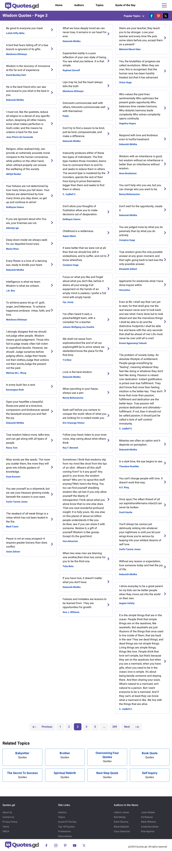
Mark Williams (148, 822)
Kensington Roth (15, 390)
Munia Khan (12, 249)
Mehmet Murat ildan (130, 49)
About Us (7, 812)
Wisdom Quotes (17, 15)
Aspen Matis (69, 236)
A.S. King (124, 487)
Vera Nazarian (70, 541)
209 (114, 727)
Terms (6, 826)
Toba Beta (68, 566)
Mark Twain (12, 526)
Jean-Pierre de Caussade (19, 137)
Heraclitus (124, 290)
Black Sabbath (121, 826)
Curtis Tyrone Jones (17, 502)
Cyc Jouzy (68, 302)
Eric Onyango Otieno (73, 423)
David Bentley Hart (16, 75)
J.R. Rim (10, 291)
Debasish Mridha (15, 100)
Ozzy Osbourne (122, 831)
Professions (64, 831)
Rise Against (147, 831)
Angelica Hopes (127, 123)
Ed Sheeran (147, 817)
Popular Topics (132, 16)
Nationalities (65, 836)
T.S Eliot (67, 360)
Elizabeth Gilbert (128, 269)
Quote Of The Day (67, 822)
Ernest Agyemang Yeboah (133, 343)
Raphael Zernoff (71, 70)
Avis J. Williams (71, 612)
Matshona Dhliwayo (16, 54)
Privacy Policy (10, 822)
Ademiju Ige (12, 228)
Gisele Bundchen (150, 826)
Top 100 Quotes (66, 826)
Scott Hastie (125, 512)
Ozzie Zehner (13, 551)
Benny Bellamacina (73, 398)
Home (58, 5)
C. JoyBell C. (69, 194)
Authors (79, 5)
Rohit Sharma (121, 822)
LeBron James (121, 812)
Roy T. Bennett (70, 448)
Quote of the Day (125, 5)
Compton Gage (71, 265)
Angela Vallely (127, 603)
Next (127, 727)
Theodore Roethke (129, 466)
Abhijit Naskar (13, 174)
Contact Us (8, 817)
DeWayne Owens (15, 207)
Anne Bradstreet (128, 173)
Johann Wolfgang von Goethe (78, 327)
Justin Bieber (148, 812)
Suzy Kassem (13, 476)
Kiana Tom (11, 448)
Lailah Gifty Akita (15, 33)
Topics (99, 5)
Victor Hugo (125, 82)
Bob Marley (120, 817)
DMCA (6, 831)
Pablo (66, 116)
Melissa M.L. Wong (16, 373)
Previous (46, 727)
